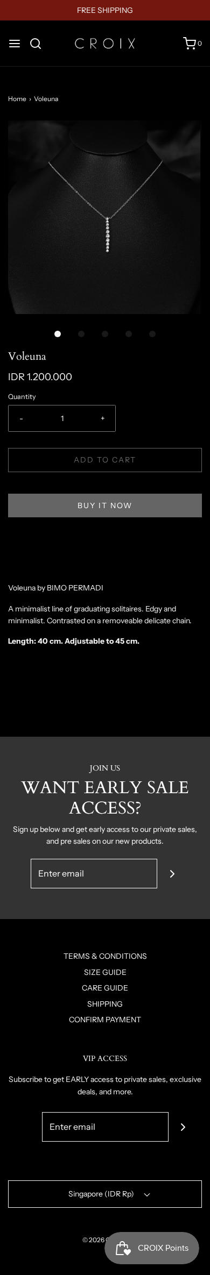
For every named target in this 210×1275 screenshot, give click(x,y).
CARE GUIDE (105, 988)
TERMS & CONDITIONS (105, 956)
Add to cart (105, 460)
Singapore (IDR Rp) (102, 1194)
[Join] (172, 873)
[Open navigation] (14, 43)
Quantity (22, 397)
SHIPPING (105, 1004)
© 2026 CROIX (103, 1240)
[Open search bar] (39, 43)
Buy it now (105, 505)
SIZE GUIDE (105, 972)
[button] (105, 217)
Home (17, 99)
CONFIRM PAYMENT (105, 1019)
